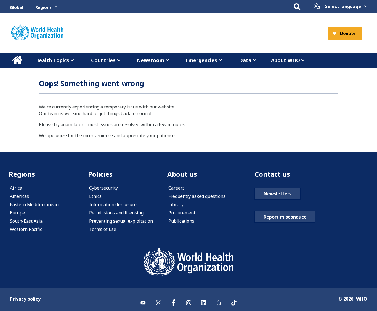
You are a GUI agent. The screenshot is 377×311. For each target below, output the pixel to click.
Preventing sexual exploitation (121, 221)
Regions (43, 7)
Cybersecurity (103, 188)
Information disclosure (113, 204)
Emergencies (201, 60)
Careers (176, 188)
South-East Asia (26, 221)
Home (17, 60)
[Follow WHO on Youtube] (143, 299)
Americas (19, 196)
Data (245, 60)
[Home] (37, 32)
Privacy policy (25, 299)
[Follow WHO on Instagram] (188, 299)
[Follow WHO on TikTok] (233, 299)
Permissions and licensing (116, 213)
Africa (16, 188)
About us (182, 174)
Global (16, 7)
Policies (100, 174)
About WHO (285, 60)
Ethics (95, 196)
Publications (181, 221)
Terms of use (102, 229)
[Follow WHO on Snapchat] (218, 299)
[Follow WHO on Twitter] (158, 299)
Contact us (272, 174)
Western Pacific (26, 229)
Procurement (181, 213)
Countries (103, 60)
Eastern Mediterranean (34, 204)
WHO (361, 299)
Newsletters (277, 194)
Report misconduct (285, 217)
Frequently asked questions (196, 196)
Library (176, 204)
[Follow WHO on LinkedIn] (203, 299)
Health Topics (52, 60)
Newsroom (150, 60)
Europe (17, 213)
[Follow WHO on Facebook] (173, 299)
